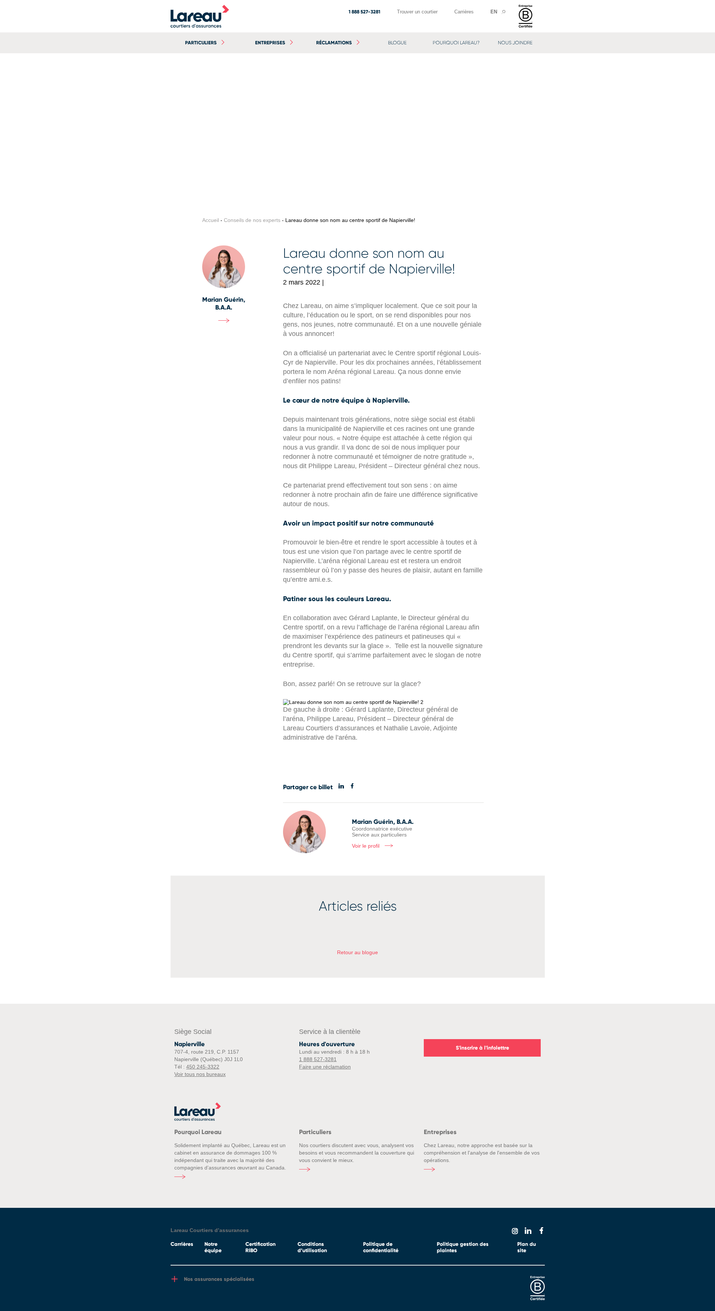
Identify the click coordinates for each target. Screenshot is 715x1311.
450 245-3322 (202, 1067)
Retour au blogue (357, 952)
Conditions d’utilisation (312, 1247)
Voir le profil (366, 846)
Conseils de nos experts (252, 220)
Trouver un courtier (417, 12)
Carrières (464, 12)
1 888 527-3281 (364, 12)
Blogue (397, 42)
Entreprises (270, 43)
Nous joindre (515, 42)
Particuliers (201, 43)
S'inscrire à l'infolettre (482, 1048)
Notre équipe (213, 1247)
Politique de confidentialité (380, 1247)
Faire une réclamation (325, 1067)
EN (493, 12)
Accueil (210, 220)
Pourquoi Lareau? (456, 42)
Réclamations (334, 43)
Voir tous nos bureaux (200, 1074)
